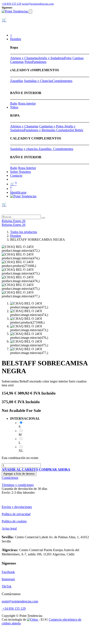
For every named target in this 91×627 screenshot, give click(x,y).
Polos (68, 58)
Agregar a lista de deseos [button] (19, 473)
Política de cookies (14, 521)
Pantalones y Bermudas (40, 130)
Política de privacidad (16, 514)
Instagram (8, 579)
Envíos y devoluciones (17, 507)
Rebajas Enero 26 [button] (13, 221)
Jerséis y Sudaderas (51, 58)
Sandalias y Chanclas (38, 81)
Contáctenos (10, 477)
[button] (20, 469)
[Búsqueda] (43, 218)
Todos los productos (23, 232)
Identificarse (18, 192)
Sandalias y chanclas (24, 149)
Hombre (15, 236)
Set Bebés (76, 130)
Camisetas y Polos (51, 126)
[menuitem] (20, 171)
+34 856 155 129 (11, 3)
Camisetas (17, 62)
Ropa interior (27, 103)
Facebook (8, 572)
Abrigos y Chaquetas (24, 58)
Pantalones (39, 62)
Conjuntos (63, 130)
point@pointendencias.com (38, 3)
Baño (13, 103)
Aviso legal (9, 528)
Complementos (62, 81)
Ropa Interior (27, 168)
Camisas (78, 58)
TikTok (6, 586)
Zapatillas (16, 81)
